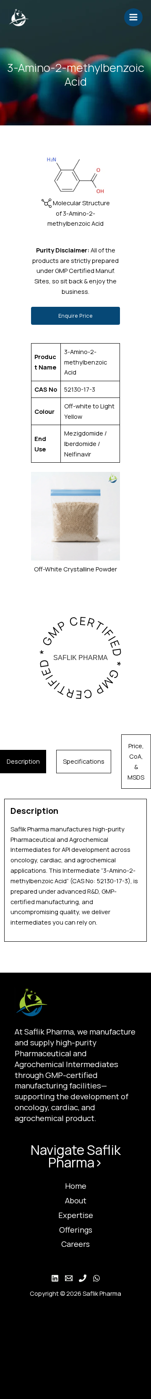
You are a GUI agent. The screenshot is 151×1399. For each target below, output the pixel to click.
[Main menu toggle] (133, 17)
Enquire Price (75, 315)
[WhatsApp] (96, 1278)
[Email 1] (69, 1278)
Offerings (75, 1230)
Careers (75, 1244)
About (75, 1200)
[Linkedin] (55, 1278)
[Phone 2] (83, 1278)
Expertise (75, 1215)
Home (75, 1186)
